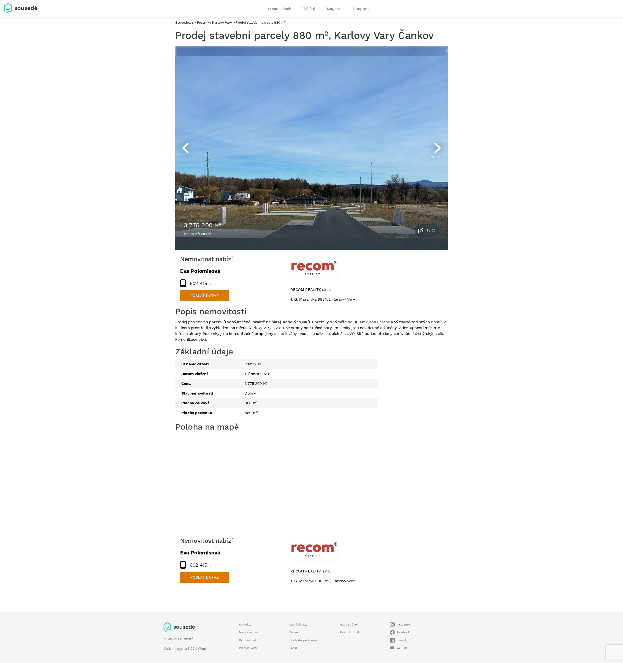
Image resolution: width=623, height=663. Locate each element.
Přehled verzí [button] (248, 648)
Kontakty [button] (245, 624)
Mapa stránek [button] (348, 624)
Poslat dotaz (204, 295)
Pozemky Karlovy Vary (214, 22)
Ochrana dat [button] (247, 640)
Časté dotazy (298, 624)
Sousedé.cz (184, 22)
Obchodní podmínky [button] (303, 640)
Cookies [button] (294, 632)
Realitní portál (349, 632)
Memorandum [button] (248, 632)
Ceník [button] (293, 648)
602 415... (200, 283)
